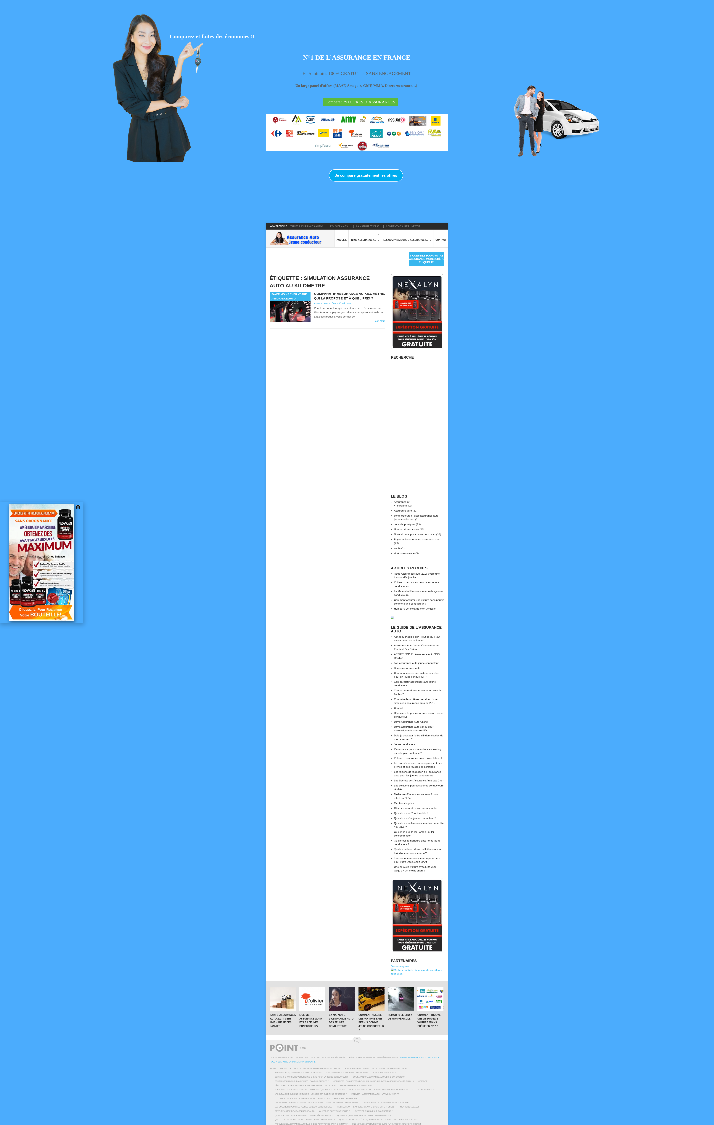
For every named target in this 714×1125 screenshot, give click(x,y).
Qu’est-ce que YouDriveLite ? (411, 813)
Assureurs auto (403, 510)
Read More (379, 321)
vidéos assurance (404, 553)
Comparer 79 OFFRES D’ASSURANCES (360, 102)
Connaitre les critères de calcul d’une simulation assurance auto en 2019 (373, 1081)
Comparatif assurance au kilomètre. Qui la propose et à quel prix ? (349, 296)
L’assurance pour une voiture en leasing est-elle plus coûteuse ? (311, 1094)
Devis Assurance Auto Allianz (411, 721)
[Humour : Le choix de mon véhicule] (401, 999)
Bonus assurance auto (407, 667)
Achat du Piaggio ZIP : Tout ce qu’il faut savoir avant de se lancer (305, 1068)
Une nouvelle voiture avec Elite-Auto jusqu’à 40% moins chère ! (386, 1124)
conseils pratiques (404, 524)
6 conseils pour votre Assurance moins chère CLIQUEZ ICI (426, 259)
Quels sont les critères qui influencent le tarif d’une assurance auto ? (378, 1120)
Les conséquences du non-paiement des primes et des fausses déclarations (316, 1098)
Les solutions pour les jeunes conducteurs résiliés (303, 1107)
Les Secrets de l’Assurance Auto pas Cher (418, 780)
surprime (402, 505)
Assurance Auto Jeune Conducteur (332, 303)
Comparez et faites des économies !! (212, 36)
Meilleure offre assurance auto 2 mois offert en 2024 (366, 1107)
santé (397, 548)
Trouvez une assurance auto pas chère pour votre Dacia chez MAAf (311, 1124)
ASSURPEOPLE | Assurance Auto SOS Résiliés (298, 1073)
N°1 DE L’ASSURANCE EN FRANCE (356, 58)
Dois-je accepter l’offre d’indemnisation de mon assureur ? (381, 1090)
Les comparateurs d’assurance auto (407, 240)
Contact (440, 240)
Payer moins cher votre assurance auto (417, 539)
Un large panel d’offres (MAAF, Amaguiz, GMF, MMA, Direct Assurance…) (356, 85)
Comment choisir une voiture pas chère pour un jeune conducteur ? (311, 1077)
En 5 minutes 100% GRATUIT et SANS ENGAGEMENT (357, 73)
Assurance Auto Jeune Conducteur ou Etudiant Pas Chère (376, 1068)
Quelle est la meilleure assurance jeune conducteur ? (305, 1120)
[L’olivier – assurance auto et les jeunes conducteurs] (312, 999)
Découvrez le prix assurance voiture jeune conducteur (305, 1085)
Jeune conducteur (404, 744)
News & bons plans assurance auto (414, 534)
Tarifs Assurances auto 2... (307, 226)
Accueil (342, 240)
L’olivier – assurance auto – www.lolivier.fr (418, 758)
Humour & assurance (406, 529)
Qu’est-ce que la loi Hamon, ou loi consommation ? (364, 1115)
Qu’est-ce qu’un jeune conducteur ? (415, 818)
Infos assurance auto (365, 240)
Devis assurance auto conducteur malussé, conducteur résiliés (310, 1090)
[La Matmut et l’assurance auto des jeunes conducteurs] (342, 999)
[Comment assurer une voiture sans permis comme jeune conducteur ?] (371, 999)
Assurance (400, 501)
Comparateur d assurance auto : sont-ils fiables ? (302, 1081)
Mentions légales (404, 803)
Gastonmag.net (400, 966)
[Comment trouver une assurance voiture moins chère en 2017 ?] (430, 999)
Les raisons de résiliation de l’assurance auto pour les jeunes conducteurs (316, 1103)
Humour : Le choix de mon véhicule (415, 608)
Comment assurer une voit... (404, 226)
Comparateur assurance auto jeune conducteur (379, 1077)
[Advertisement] (337, 260)
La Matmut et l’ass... (368, 226)
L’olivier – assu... (340, 226)
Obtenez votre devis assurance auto (415, 808)
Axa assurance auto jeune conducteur (416, 662)
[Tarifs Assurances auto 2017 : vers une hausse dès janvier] (283, 999)
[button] (78, 507)
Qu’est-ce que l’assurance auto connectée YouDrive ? (304, 1115)
